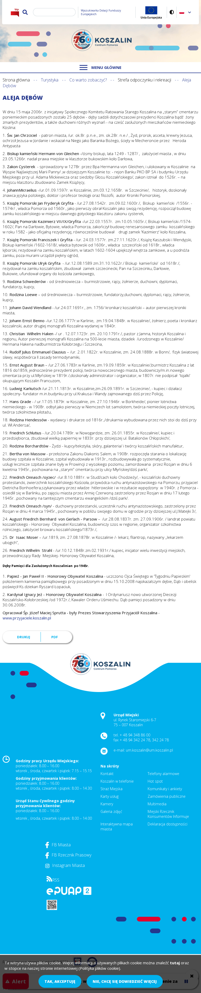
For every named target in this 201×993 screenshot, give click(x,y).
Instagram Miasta (68, 865)
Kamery (106, 803)
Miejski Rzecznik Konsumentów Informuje (168, 814)
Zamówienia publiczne (167, 796)
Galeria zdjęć (111, 811)
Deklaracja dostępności (167, 823)
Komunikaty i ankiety (165, 788)
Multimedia (157, 803)
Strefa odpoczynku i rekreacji (144, 80)
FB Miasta (61, 845)
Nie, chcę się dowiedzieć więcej (125, 981)
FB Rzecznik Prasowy (71, 855)
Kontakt (107, 773)
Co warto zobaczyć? (88, 80)
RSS (55, 880)
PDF (54, 637)
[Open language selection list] (189, 12)
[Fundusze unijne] (151, 12)
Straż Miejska (111, 788)
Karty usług (109, 796)
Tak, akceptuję (59, 981)
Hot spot (155, 781)
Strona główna (16, 80)
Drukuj (23, 637)
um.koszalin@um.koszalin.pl (149, 750)
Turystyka (49, 80)
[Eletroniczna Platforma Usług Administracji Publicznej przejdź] (69, 893)
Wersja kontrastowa (172, 12)
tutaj (175, 962)
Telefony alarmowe (163, 773)
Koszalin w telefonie (117, 781)
